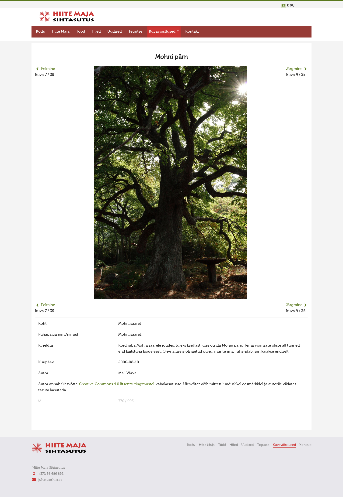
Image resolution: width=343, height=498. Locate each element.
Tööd (80, 32)
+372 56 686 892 (50, 473)
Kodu (40, 32)
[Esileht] (66, 20)
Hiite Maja (61, 32)
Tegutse (135, 32)
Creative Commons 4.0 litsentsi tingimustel (116, 384)
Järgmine (294, 69)
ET (283, 5)
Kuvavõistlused (162, 32)
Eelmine (48, 69)
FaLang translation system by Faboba (51, 423)
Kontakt (192, 32)
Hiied (96, 32)
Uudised (114, 32)
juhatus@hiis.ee (50, 479)
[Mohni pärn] (170, 295)
